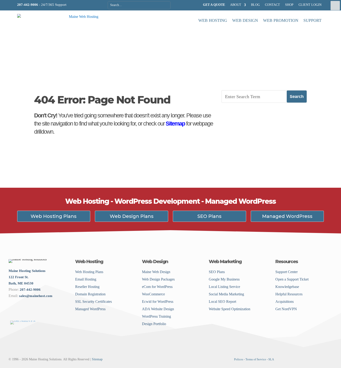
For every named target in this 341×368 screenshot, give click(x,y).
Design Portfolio (154, 324)
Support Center (286, 272)
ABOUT (235, 4)
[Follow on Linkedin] (25, 313)
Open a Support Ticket (292, 279)
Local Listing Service (224, 287)
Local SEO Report (222, 301)
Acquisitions (284, 301)
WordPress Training (156, 316)
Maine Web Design (156, 272)
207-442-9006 (27, 4)
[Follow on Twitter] (18, 313)
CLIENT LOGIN (310, 4)
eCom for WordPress (157, 287)
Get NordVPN (286, 309)
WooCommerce (153, 294)
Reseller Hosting (87, 287)
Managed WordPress (287, 216)
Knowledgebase (287, 287)
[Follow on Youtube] (43, 313)
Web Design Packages (158, 279)
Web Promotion (280, 20)
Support (312, 20)
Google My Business (224, 279)
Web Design (245, 20)
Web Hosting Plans (54, 216)
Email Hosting (85, 279)
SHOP (289, 4)
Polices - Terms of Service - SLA (254, 359)
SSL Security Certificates (93, 301)
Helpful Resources (288, 294)
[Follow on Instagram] (33, 313)
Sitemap (175, 123)
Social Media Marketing (226, 294)
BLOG (255, 4)
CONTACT (272, 4)
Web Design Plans (132, 216)
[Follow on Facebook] (10, 313)
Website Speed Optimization (229, 309)
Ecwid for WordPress (157, 301)
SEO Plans (209, 216)
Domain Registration (90, 294)
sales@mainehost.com (35, 296)
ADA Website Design (158, 309)
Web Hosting (212, 20)
